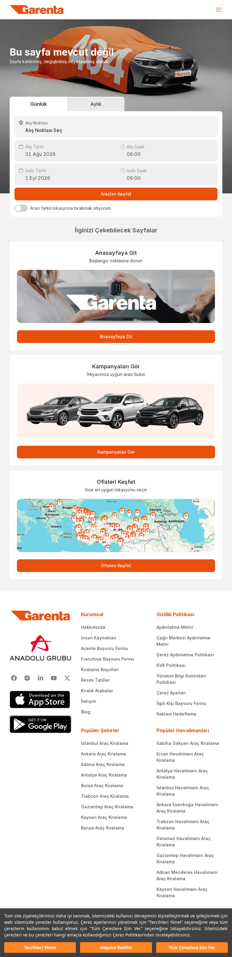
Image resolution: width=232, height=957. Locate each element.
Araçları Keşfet (116, 193)
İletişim (88, 701)
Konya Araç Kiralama (102, 827)
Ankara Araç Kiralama (103, 753)
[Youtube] (54, 678)
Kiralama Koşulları (100, 669)
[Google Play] (40, 724)
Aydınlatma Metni (174, 627)
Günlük (38, 104)
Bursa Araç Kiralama (102, 785)
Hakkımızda (93, 627)
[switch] (21, 208)
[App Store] (40, 699)
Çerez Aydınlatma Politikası (185, 654)
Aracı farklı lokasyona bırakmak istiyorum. (71, 208)
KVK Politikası (170, 665)
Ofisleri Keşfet (116, 565)
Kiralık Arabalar (97, 690)
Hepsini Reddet (116, 947)
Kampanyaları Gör (116, 451)
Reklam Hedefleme (176, 713)
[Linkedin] (40, 678)
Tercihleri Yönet (40, 947)
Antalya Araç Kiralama (104, 775)
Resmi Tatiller (95, 680)
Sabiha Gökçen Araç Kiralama (187, 743)
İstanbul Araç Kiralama (104, 743)
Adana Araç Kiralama (103, 764)
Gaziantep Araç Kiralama (107, 806)
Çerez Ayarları (171, 692)
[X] (67, 678)
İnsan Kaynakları (98, 637)
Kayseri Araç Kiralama (104, 817)
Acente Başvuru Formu (104, 648)
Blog (85, 711)
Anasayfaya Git (116, 336)
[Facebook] (14, 678)
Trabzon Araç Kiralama (105, 796)
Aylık (96, 104)
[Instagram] (27, 678)
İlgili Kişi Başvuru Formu (181, 703)
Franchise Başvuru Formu (107, 658)
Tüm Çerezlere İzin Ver (192, 947)
